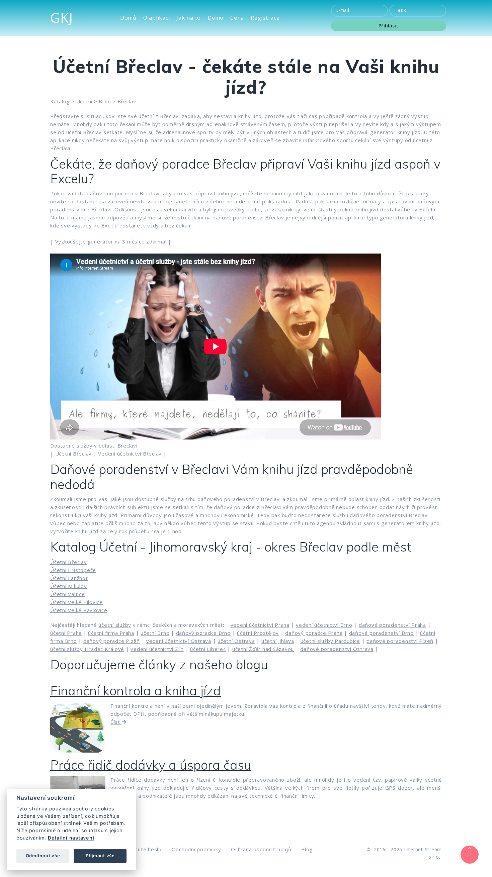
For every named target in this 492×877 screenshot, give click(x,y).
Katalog (60, 101)
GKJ (61, 17)
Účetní (84, 101)
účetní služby (114, 624)
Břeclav (126, 101)
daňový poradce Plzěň (111, 641)
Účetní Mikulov (68, 586)
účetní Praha (66, 632)
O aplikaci (156, 18)
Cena (237, 18)
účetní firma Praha (111, 632)
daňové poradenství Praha (392, 624)
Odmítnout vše (43, 855)
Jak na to (188, 18)
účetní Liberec (208, 649)
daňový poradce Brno (203, 632)
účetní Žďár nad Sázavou (263, 649)
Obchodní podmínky (196, 849)
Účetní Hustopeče (73, 570)
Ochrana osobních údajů (261, 849)
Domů (128, 18)
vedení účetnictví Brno (324, 624)
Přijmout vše (100, 855)
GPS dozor (399, 787)
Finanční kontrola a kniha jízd (135, 691)
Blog (307, 849)
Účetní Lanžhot (69, 578)
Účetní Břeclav (73, 453)
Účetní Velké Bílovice (76, 602)
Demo (216, 18)
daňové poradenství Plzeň (399, 641)
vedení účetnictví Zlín (157, 649)
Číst (116, 721)
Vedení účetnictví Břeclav (130, 453)
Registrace (265, 18)
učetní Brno (155, 632)
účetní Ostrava (236, 641)
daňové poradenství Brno (381, 632)
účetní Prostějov (258, 632)
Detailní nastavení (71, 838)
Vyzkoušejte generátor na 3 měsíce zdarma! (111, 241)
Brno (105, 101)
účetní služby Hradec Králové (87, 649)
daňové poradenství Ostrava (337, 649)
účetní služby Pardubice (330, 641)
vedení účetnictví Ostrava (178, 641)
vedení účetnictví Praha (260, 624)
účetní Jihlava (277, 641)
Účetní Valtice (67, 594)
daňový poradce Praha (313, 632)
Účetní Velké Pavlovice (78, 610)
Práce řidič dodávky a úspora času (150, 765)
